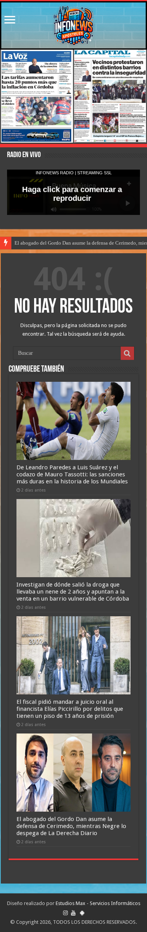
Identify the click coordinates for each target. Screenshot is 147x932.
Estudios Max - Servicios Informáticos (98, 903)
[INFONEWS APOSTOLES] (73, 25)
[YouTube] (73, 913)
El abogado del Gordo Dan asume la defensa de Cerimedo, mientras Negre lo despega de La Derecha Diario (71, 826)
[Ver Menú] (10, 20)
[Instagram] (65, 913)
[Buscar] (127, 353)
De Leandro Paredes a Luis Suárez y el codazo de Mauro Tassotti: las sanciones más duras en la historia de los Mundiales (72, 474)
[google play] (82, 913)
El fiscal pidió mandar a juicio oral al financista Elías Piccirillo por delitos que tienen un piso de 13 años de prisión (69, 708)
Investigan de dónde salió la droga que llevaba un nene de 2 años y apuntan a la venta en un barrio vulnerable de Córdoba (72, 591)
